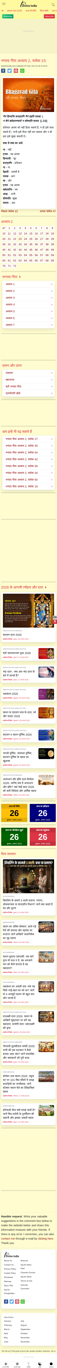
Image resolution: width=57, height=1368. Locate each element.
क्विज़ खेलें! (44, 11)
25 (30, 238)
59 (52, 255)
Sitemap (7, 1281)
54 (25, 255)
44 (25, 249)
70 (3, 265)
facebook (6, 1301)
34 (25, 244)
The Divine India (28, 4)
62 (14, 260)
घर (2, 11)
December (25, 1342)
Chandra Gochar (28, 1272)
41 (9, 249)
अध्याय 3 (10, 297)
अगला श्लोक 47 (48, 211)
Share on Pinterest (16, 71)
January (7, 1321)
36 (36, 244)
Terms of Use (26, 1281)
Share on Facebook (3, 71)
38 (47, 244)
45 (30, 249)
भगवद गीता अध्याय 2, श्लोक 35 (22, 445)
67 (41, 260)
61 (9, 260)
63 (20, 260)
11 (9, 233)
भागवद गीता (9, 277)
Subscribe (49, 16)
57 (41, 255)
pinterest (17, 1301)
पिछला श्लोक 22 (9, 211)
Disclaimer (8, 1277)
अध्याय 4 (10, 304)
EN (55, 617)
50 (3, 255)
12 (14, 233)
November (25, 1337)
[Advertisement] (28, 36)
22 (14, 238)
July (22, 1321)
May (6, 1337)
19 (52, 233)
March (7, 1329)
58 (47, 255)
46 (36, 249)
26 (36, 238)
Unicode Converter (25, 1287)
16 (36, 233)
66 (36, 260)
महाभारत (10, 379)
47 (3, 228)
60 (3, 260)
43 (20, 249)
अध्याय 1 (10, 284)
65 (30, 260)
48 (47, 249)
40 (3, 249)
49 (52, 249)
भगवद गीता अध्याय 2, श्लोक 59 (22, 466)
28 (47, 238)
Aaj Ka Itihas (26, 1277)
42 (14, 249)
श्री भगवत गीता (13, 386)
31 (9, 244)
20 (3, 238)
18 (47, 233)
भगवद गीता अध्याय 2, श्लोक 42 (22, 459)
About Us (8, 1260)
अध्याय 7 (10, 324)
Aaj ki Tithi (8, 1285)
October (24, 1333)
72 (14, 265)
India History (8, 1317)
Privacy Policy (10, 1269)
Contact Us (9, 1265)
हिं (55, 621)
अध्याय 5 (10, 311)
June (6, 1342)
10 (3, 233)
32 (14, 244)
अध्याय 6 (10, 318)
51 (9, 255)
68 (47, 260)
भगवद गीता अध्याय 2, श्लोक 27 (22, 438)
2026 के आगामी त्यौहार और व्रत (22, 587)
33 (20, 244)
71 (9, 265)
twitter (12, 1301)
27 (41, 238)
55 (30, 255)
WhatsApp (7, 16)
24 (25, 238)
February (8, 1325)
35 (30, 244)
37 (41, 244)
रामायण (9, 372)
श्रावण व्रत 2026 (14, 11)
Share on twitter (9, 71)
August (24, 1325)
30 (3, 244)
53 (20, 255)
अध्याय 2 (10, 290)
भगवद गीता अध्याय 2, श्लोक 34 (22, 472)
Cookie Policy (10, 1273)
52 (14, 255)
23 (20, 238)
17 (41, 233)
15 (30, 233)
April (6, 1333)
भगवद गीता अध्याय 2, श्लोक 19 (22, 486)
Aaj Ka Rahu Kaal (26, 1266)
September (25, 1329)
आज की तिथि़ (31, 11)
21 (9, 238)
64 (25, 260)
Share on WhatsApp (22, 71)
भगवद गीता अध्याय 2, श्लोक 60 (22, 479)
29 (52, 238)
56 (36, 255)
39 (52, 244)
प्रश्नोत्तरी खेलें (13, 393)
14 (25, 233)
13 (20, 233)
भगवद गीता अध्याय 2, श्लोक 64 (22, 452)
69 (52, 260)
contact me (8, 1238)
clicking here (45, 1238)
